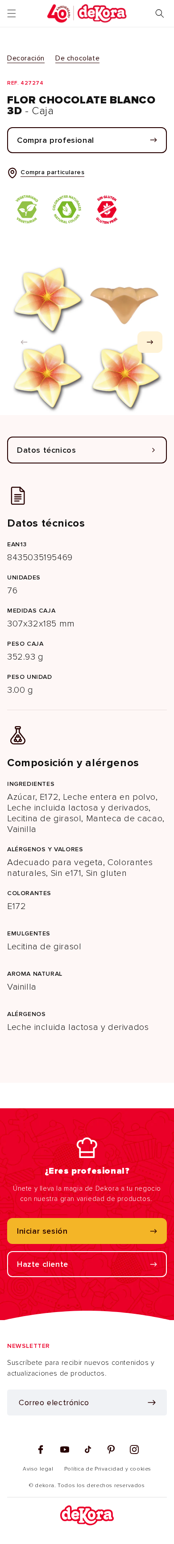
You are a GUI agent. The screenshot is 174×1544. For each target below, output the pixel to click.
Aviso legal (38, 1469)
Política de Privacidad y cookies (107, 1469)
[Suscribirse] (151, 1402)
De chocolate (77, 58)
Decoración (26, 58)
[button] (11, 13)
